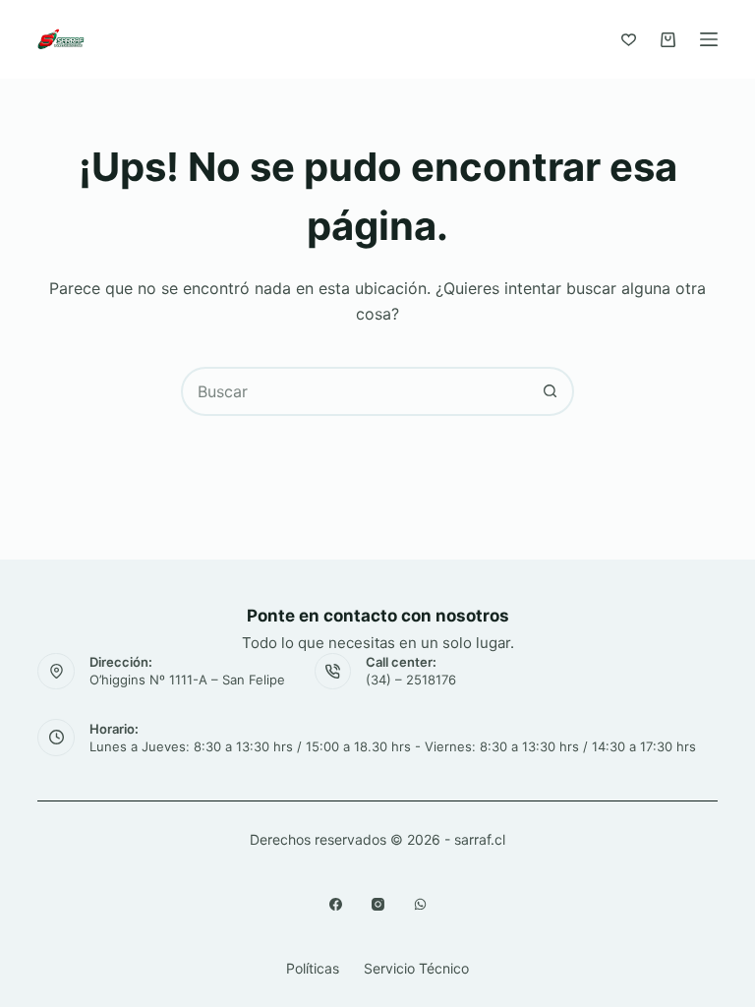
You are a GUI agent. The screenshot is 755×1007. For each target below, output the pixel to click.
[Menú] (709, 39)
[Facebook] (335, 904)
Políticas (312, 968)
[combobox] (355, 391)
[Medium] (420, 904)
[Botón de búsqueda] (549, 391)
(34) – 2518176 (411, 679)
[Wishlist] (628, 39)
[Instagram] (378, 904)
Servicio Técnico (416, 968)
